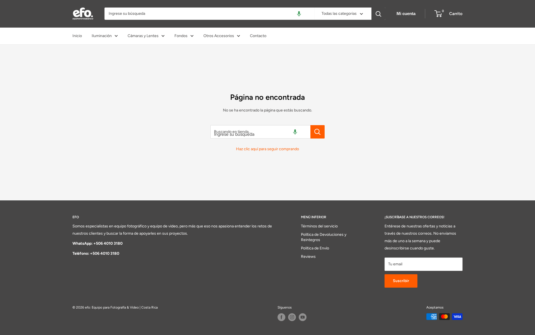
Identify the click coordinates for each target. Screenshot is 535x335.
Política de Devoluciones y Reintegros (323, 237)
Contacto (258, 35)
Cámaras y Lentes (143, 35)
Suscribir (401, 280)
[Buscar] (378, 14)
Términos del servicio (319, 226)
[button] (299, 14)
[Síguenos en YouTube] (303, 317)
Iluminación (102, 35)
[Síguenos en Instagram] (292, 317)
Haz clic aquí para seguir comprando (267, 149)
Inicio (77, 35)
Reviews (308, 256)
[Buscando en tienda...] (317, 132)
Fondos (181, 35)
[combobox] (209, 14)
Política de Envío (315, 248)
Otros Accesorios (218, 35)
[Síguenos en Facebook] (281, 317)
